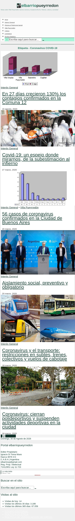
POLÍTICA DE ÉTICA (16, 514)
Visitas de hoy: (12, 501)
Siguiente (10, 436)
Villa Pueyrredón (10, 28)
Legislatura (8, 34)
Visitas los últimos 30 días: (17, 504)
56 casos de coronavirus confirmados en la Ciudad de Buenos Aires (32, 218)
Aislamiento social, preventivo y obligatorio (35, 285)
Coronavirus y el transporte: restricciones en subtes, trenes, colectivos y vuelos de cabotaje (34, 354)
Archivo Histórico (10, 36)
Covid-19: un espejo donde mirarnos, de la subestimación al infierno (36, 159)
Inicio (6, 19)
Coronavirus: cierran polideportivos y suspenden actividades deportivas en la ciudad (31, 420)
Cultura (7, 31)
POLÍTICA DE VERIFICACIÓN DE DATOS (28, 517)
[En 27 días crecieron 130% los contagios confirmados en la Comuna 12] (30, 84)
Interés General (10, 22)
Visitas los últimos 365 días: (18, 506)
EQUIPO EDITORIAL (16, 511)
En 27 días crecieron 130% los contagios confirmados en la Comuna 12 (34, 98)
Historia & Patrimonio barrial (13, 25)
